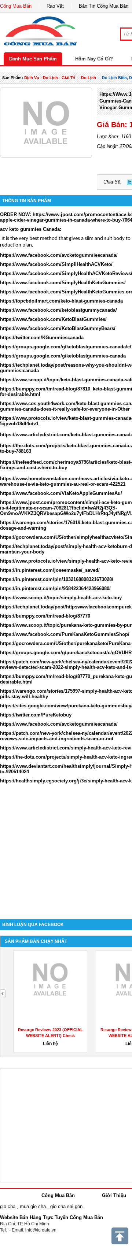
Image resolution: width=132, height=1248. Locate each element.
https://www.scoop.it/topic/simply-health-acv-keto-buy (61, 597)
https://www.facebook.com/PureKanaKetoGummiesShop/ (64, 634)
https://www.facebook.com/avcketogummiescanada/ (59, 255)
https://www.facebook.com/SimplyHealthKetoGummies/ (63, 282)
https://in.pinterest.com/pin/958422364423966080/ (55, 588)
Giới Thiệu (114, 1195)
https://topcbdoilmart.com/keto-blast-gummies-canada (61, 301)
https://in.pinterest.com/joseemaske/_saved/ (50, 570)
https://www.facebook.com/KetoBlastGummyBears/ (57, 328)
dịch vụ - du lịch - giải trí (49, 77)
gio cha (7, 1206)
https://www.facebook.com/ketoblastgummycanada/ (58, 310)
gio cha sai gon (66, 1206)
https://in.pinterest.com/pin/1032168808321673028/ (56, 579)
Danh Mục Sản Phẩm (33, 59)
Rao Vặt (55, 6)
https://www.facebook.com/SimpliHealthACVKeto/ (56, 264)
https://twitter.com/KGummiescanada (42, 337)
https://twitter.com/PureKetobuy (36, 715)
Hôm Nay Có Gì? (94, 59)
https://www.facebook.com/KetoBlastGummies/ (53, 319)
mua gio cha (33, 1206)
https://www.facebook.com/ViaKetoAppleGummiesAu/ (61, 493)
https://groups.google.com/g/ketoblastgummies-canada (63, 356)
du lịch (88, 77)
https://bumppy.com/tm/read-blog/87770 (45, 616)
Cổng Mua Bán (16, 6)
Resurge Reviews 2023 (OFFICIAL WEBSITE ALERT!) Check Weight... (50, 1035)
